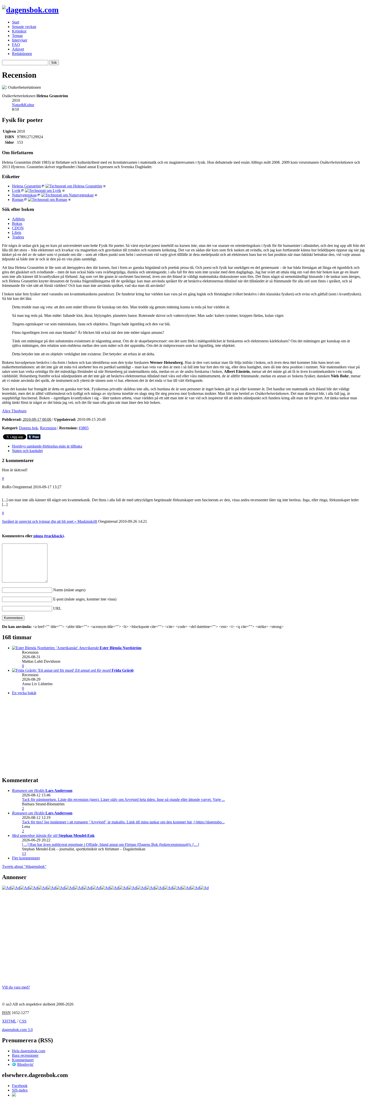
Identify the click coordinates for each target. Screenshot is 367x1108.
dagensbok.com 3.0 (17, 1030)
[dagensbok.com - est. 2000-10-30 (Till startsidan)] (30, 9)
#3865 (84, 428)
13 (24, 853)
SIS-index (20, 1090)
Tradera (18, 237)
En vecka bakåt (24, 693)
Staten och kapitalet (27, 451)
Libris (16, 232)
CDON (18, 228)
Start (15, 22)
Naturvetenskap (24, 195)
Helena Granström (26, 186)
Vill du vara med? (16, 987)
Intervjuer (19, 40)
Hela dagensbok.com (28, 1051)
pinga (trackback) (48, 536)
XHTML (9, 1021)
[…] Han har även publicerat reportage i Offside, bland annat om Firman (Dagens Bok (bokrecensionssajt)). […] (110, 844)
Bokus (17, 223)
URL (57, 608)
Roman (17, 199)
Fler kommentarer (26, 858)
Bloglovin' (25, 1064)
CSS (22, 1021)
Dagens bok (28, 428)
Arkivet (18, 49)
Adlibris (18, 219)
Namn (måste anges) (69, 590)
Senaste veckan (24, 26)
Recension (48, 428)
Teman (17, 35)
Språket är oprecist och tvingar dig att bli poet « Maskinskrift (49, 521)
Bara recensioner (25, 1055)
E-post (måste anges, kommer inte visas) (84, 599)
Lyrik (16, 190)
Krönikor (19, 31)
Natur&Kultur (23, 105)
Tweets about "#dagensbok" (24, 866)
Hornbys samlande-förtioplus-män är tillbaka (47, 446)
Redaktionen (22, 53)
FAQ (16, 44)
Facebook (19, 1086)
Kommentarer (23, 1060)
